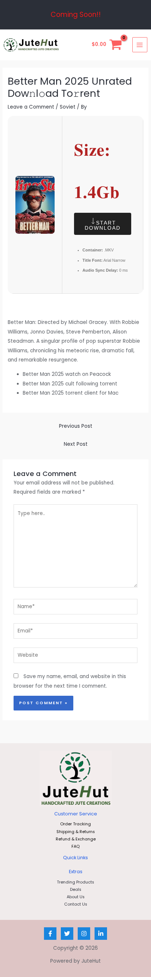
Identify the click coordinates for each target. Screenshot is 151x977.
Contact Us (75, 904)
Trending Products (75, 882)
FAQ (75, 846)
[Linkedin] (101, 933)
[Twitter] (67, 933)
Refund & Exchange (76, 839)
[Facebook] (50, 933)
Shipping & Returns (75, 832)
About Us (76, 897)
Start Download (103, 225)
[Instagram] (84, 933)
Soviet (68, 106)
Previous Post (75, 426)
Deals (75, 889)
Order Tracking (75, 824)
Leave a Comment (31, 106)
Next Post (76, 444)
